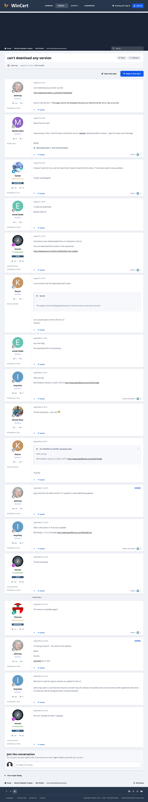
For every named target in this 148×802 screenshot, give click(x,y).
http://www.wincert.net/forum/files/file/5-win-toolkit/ (56, 251)
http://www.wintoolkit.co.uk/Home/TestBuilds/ (53, 93)
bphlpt (18, 176)
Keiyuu (18, 291)
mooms (17, 249)
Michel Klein (17, 420)
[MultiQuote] (34, 110)
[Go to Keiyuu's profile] (17, 282)
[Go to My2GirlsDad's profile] (17, 122)
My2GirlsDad (17, 131)
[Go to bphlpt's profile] (17, 167)
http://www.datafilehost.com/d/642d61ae (74, 532)
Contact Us (33, 798)
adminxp (14, 65)
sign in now (58, 757)
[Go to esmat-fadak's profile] (17, 206)
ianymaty (18, 385)
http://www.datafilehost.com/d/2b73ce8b (82, 383)
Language (9, 798)
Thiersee (18, 617)
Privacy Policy (21, 798)
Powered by (132, 798)
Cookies (42, 798)
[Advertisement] (74, 29)
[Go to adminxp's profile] (8, 65)
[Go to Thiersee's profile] (17, 608)
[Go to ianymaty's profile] (17, 376)
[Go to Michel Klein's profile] (17, 411)
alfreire (133, 155)
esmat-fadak (17, 214)
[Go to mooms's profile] (17, 240)
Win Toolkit (39, 65)
